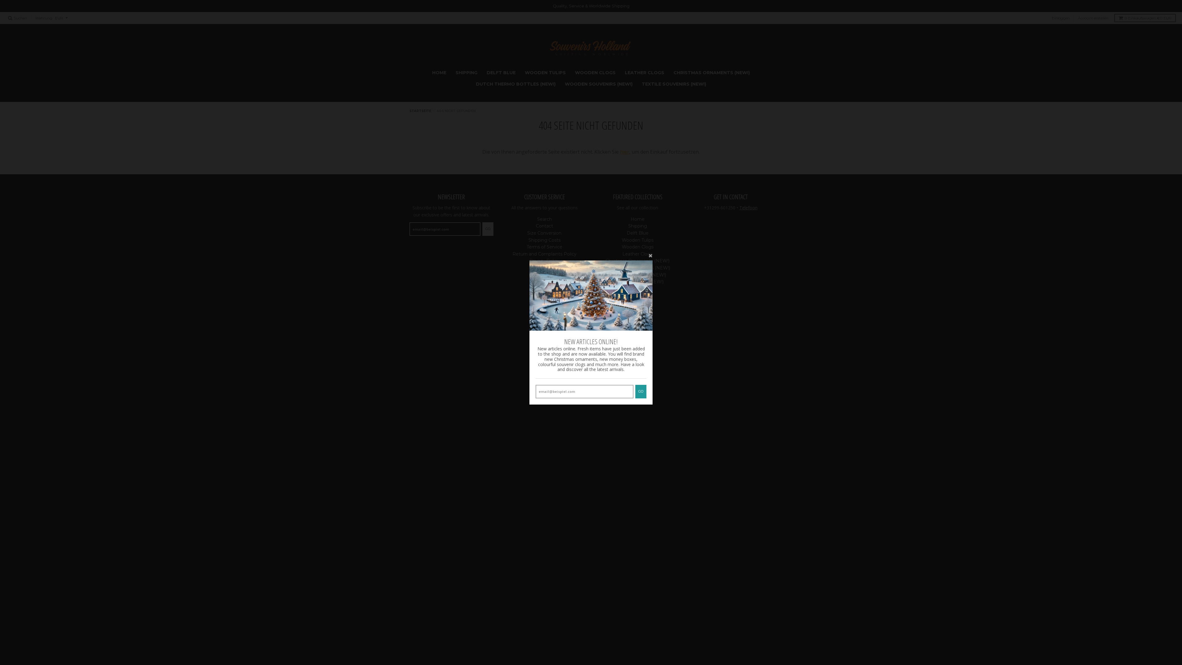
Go (640, 391)
